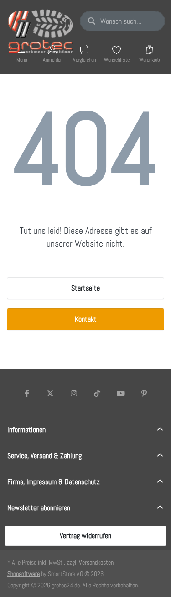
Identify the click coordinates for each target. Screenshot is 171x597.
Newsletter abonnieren (38, 507)
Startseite (85, 288)
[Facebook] (27, 393)
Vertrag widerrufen (85, 535)
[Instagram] (74, 393)
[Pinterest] (145, 393)
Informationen (26, 429)
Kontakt (86, 319)
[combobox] (122, 21)
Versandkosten (96, 562)
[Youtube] (121, 393)
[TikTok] (98, 393)
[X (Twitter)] (50, 393)
